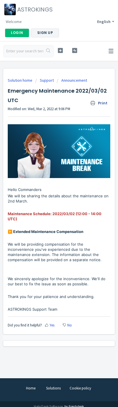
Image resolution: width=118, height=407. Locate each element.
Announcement (74, 80)
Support (47, 80)
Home (31, 388)
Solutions (53, 388)
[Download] (48, 201)
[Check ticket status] (75, 50)
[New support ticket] (60, 50)
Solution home (20, 80)
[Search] (48, 51)
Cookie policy (80, 388)
